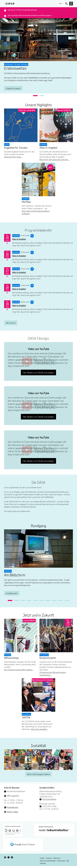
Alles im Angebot (19, 239)
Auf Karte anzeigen (49, 799)
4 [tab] (29, 600)
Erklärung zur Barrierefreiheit (48, 860)
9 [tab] (60, 600)
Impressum (49, 858)
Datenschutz (56, 858)
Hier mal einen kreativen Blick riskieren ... (18, 669)
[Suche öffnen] (66, 3)
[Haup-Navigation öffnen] (71, 3)
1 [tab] (35, 95)
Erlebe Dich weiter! (13, 88)
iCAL (32, 235)
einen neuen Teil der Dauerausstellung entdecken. (36, 212)
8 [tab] (54, 600)
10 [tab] (67, 600)
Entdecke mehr (12, 593)
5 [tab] (35, 600)
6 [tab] (41, 600)
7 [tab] (48, 600)
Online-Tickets (12, 811)
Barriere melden (61, 860)
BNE (68, 860)
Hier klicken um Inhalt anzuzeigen (38, 372)
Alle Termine (10, 322)
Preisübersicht (12, 807)
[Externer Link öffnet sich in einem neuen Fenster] (13, 830)
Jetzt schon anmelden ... (39, 729)
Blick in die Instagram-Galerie (38, 774)
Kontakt (42, 858)
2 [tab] (41, 95)
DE (60, 4)
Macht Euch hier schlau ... (13, 157)
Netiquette (43, 863)
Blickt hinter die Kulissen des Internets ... (54, 159)
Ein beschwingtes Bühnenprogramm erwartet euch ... (53, 673)
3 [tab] (22, 600)
